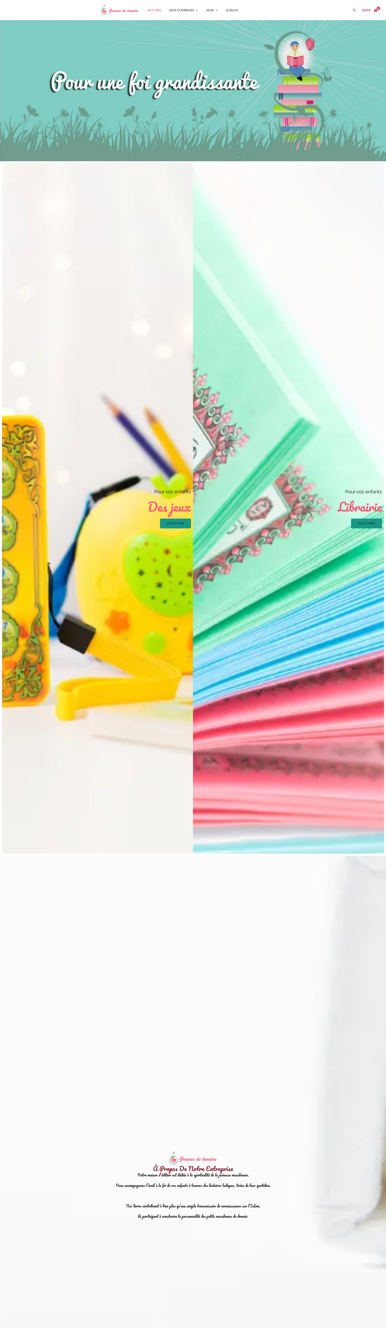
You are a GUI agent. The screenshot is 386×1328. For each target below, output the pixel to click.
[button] (354, 10)
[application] (196, 10)
